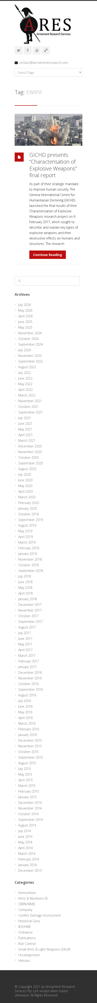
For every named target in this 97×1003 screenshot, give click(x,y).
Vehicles (24, 960)
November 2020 (30, 452)
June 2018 (25, 582)
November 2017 (30, 610)
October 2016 (28, 684)
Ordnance (25, 932)
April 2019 (25, 537)
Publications (27, 938)
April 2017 (25, 650)
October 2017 (28, 616)
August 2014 (27, 825)
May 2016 (25, 712)
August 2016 (27, 695)
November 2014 (30, 808)
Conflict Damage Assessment (39, 915)
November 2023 (30, 355)
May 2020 (25, 486)
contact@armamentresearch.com (43, 62)
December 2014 (30, 802)
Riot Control (27, 943)
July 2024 (24, 350)
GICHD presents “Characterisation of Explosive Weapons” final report (53, 165)
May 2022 (25, 384)
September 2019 (30, 520)
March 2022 (26, 395)
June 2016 (25, 706)
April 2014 (25, 848)
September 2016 (30, 689)
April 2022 (25, 389)
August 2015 (27, 763)
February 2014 (28, 859)
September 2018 (30, 570)
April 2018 (25, 593)
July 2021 (24, 418)
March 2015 (26, 785)
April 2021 (25, 435)
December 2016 (30, 672)
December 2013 (30, 870)
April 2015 (25, 780)
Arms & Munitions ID (33, 898)
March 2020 (26, 497)
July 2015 (24, 769)
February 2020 (28, 503)
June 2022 (25, 378)
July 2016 (24, 701)
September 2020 (30, 463)
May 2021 (25, 429)
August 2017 (27, 627)
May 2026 (25, 310)
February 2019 (28, 548)
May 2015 (25, 774)
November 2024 (30, 333)
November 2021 (30, 401)
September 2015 (30, 757)
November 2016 (30, 678)
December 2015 (30, 740)
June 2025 (25, 322)
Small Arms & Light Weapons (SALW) (44, 949)
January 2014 (27, 865)
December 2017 (30, 604)
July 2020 (24, 474)
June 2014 (25, 836)
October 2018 (28, 565)
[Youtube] (37, 50)
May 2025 (25, 327)
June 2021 (25, 423)
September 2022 (30, 361)
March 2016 (26, 723)
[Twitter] (19, 50)
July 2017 (24, 633)
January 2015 (27, 797)
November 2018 (30, 559)
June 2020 (25, 480)
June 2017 (25, 638)
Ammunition (27, 893)
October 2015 (28, 752)
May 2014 (25, 842)
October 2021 (28, 406)
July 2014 (24, 831)
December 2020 (30, 446)
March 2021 (26, 440)
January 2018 (27, 599)
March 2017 (26, 655)
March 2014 (26, 853)
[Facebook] (28, 50)
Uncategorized (28, 955)
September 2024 (30, 344)
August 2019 (27, 525)
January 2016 (27, 735)
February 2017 (28, 661)
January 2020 (27, 508)
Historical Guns (29, 921)
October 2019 (28, 514)
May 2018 (25, 587)
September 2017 (30, 621)
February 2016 (28, 729)
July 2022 (24, 372)
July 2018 (24, 576)
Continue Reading (47, 255)
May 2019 (25, 531)
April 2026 (25, 316)
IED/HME (24, 926)
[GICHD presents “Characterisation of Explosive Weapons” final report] (48, 130)
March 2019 (26, 542)
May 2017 (25, 644)
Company (25, 909)
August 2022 (27, 367)
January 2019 (27, 554)
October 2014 (28, 814)
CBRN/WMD (26, 904)
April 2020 (25, 491)
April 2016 (25, 718)
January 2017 (27, 667)
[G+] (46, 50)
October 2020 (28, 457)
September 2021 (30, 412)
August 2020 (27, 469)
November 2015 (30, 746)
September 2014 (30, 819)
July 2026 (24, 305)
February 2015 (28, 791)
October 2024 (28, 339)
